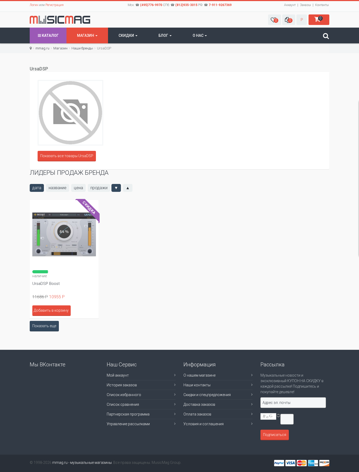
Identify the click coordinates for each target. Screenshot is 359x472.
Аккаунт (290, 5)
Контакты (322, 5)
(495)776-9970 (151, 5)
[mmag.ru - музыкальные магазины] (60, 20)
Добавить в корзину (51, 310)
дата (36, 187)
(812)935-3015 (186, 5)
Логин (34, 5)
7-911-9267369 (220, 5)
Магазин (86, 35)
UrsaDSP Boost (46, 283)
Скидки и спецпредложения (207, 395)
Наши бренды (82, 48)
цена (78, 187)
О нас (198, 35)
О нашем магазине (199, 375)
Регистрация (54, 5)
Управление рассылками (128, 424)
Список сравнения (123, 404)
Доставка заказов (199, 404)
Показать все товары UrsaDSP (66, 156)
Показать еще (44, 326)
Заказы (305, 5)
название (57, 187)
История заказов (122, 385)
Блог (163, 35)
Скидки (127, 35)
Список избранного (124, 395)
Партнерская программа (128, 414)
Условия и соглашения (203, 424)
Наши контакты (197, 385)
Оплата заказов (197, 414)
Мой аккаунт (118, 375)
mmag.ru (42, 48)
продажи (98, 187)
